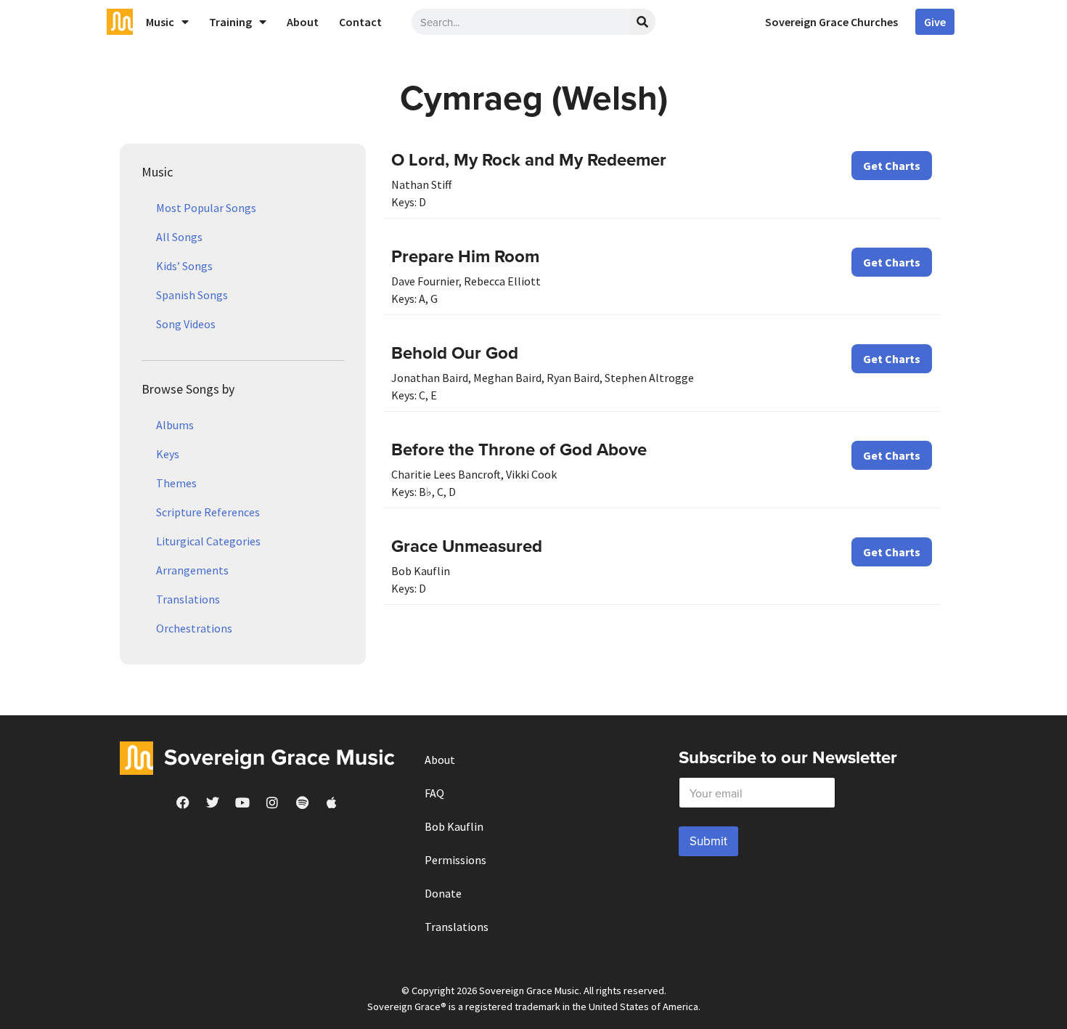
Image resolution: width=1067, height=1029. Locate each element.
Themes (176, 483)
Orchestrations (194, 628)
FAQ (434, 793)
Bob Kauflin (454, 826)
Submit (708, 841)
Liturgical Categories (208, 541)
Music (160, 22)
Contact (360, 22)
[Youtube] (242, 802)
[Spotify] (302, 802)
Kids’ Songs (184, 266)
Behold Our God (454, 352)
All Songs (179, 236)
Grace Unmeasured (466, 545)
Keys (167, 454)
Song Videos (186, 324)
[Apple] (332, 802)
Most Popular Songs (206, 207)
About (303, 22)
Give (935, 22)
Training (230, 22)
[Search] (642, 22)
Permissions (455, 860)
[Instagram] (272, 802)
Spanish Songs (192, 295)
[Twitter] (213, 802)
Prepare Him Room (465, 256)
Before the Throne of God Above (519, 449)
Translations (188, 599)
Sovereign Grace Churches (831, 22)
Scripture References (208, 512)
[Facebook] (183, 802)
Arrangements (192, 570)
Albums (175, 425)
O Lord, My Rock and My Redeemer (528, 159)
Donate (443, 893)
